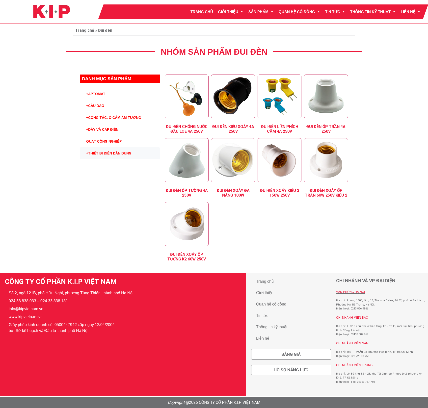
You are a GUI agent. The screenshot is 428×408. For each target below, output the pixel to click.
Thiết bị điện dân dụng (109, 153)
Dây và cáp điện (102, 129)
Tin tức (332, 12)
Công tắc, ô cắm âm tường (113, 118)
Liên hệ (408, 12)
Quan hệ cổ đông (297, 12)
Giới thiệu (228, 12)
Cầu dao (95, 106)
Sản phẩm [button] (258, 12)
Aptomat (95, 94)
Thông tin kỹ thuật (370, 12)
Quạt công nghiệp (104, 141)
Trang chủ (201, 12)
